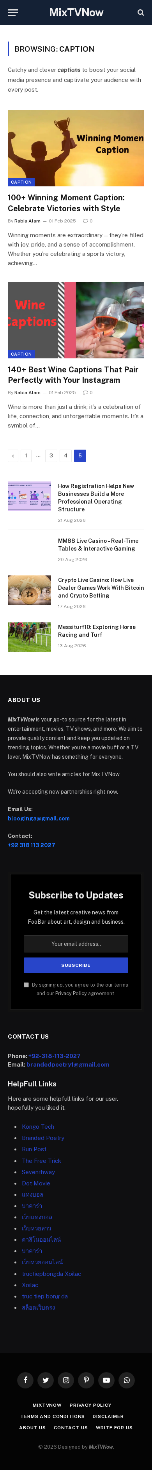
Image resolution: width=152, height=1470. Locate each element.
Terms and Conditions (52, 1416)
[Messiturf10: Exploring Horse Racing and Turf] (29, 637)
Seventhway (38, 1172)
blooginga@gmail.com (39, 818)
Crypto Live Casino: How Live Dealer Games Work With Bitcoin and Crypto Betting (101, 588)
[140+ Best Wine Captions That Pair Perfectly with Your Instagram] (76, 320)
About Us (32, 1427)
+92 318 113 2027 (31, 845)
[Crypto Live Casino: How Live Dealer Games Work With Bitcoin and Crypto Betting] (29, 590)
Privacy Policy (71, 993)
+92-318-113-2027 (54, 1056)
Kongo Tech (38, 1126)
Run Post (34, 1149)
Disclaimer (108, 1416)
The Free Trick (41, 1160)
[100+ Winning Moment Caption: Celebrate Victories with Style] (76, 148)
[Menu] (13, 12)
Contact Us (71, 1427)
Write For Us (114, 1427)
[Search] (140, 12)
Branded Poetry (43, 1138)
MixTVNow (47, 1405)
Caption (21, 182)
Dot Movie (36, 1183)
